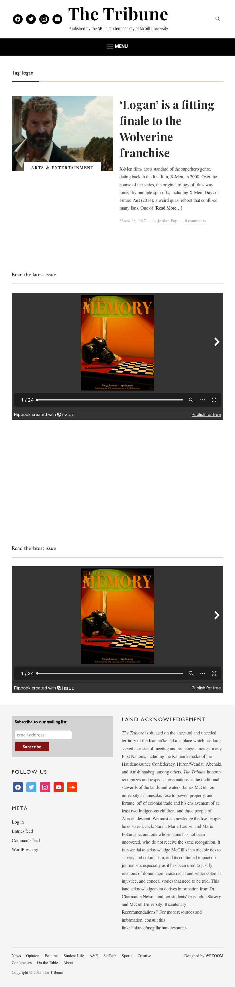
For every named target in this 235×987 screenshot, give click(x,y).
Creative (144, 955)
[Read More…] (168, 208)
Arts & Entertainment (62, 168)
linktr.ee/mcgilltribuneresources (159, 928)
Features (51, 955)
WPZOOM (214, 955)
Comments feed (26, 840)
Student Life (74, 955)
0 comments (195, 221)
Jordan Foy (167, 221)
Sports (127, 955)
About (68, 962)
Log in (18, 822)
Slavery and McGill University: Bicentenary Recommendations (171, 904)
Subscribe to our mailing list (40, 721)
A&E (93, 955)
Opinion (32, 955)
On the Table (47, 962)
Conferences (22, 962)
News (16, 955)
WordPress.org (25, 849)
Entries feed (22, 831)
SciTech (109, 955)
